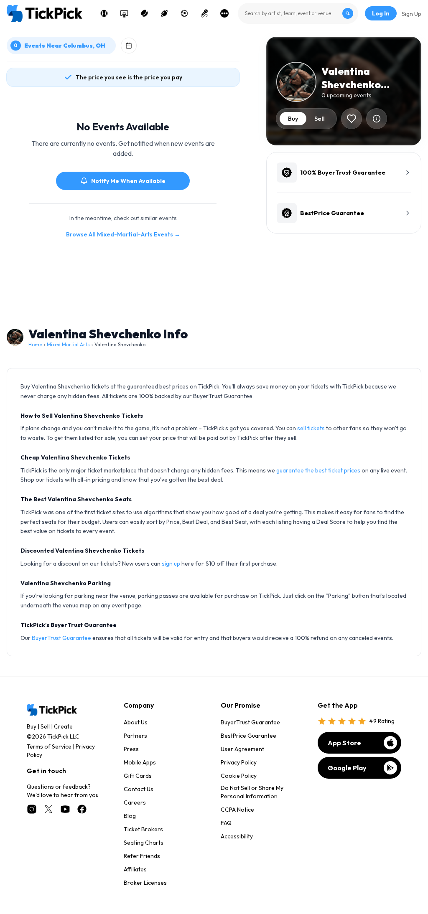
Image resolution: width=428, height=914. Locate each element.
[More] (224, 13)
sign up (171, 563)
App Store (344, 743)
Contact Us (138, 789)
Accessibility (237, 836)
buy (293, 118)
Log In (381, 13)
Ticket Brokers (143, 829)
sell (319, 118)
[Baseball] (104, 13)
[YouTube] (65, 809)
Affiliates (135, 869)
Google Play (347, 768)
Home (35, 344)
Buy (31, 726)
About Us (136, 722)
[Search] (347, 13)
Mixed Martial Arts (68, 344)
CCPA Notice (237, 809)
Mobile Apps (140, 762)
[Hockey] (144, 13)
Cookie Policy (239, 775)
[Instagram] (32, 809)
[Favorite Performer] (351, 119)
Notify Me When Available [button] (128, 181)
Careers (135, 802)
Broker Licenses (145, 882)
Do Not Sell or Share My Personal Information (252, 792)
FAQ (226, 823)
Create (63, 726)
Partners (135, 735)
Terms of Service (49, 746)
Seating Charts (143, 842)
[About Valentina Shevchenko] (377, 119)
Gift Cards (138, 775)
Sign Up (411, 14)
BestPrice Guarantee (248, 735)
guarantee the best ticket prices (318, 470)
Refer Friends (142, 856)
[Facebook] (82, 809)
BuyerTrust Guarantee (61, 638)
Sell (45, 726)
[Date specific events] (129, 45)
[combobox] (298, 13)
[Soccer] (184, 13)
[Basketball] (124, 13)
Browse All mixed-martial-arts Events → (123, 234)
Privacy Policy (239, 762)
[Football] (164, 13)
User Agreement (242, 749)
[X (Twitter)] (48, 809)
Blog (130, 816)
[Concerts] (204, 13)
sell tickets (311, 428)
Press (131, 749)
